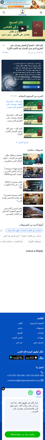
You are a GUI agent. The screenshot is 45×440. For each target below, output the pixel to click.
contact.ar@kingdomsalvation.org (24, 380)
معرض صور (39, 342)
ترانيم (20, 328)
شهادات (40, 337)
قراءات (41, 333)
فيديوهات (40, 328)
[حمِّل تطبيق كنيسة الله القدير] (41, 357)
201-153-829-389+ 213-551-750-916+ (25, 375)
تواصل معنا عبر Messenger (22, 434)
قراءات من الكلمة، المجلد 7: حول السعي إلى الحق (22, 236)
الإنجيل (19, 333)
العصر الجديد (17, 337)
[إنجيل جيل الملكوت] (22, 12)
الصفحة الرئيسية (37, 323)
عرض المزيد (23, 142)
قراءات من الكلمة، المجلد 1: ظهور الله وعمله (24, 230)
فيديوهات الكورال (34, 241)
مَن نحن (19, 342)
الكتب (20, 323)
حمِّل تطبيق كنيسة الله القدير (30, 351)
